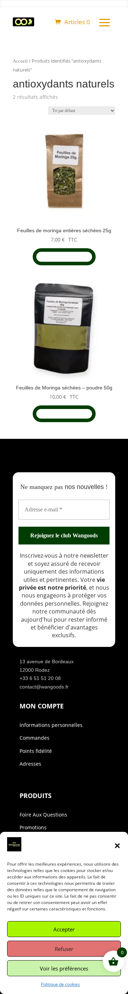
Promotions (33, 827)
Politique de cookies (60, 984)
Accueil (20, 61)
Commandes (34, 737)
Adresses (30, 763)
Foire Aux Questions (43, 814)
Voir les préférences (64, 968)
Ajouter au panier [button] (64, 257)
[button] (117, 845)
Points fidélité (36, 751)
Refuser (64, 948)
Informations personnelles (51, 725)
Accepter (64, 929)
